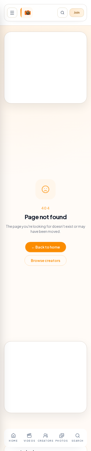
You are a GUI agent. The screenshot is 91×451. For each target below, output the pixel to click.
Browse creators (45, 260)
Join (77, 12)
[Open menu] (12, 13)
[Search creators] (62, 13)
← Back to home (45, 247)
